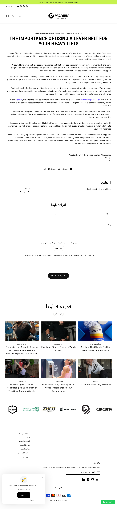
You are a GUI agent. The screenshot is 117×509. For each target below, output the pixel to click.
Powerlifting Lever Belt (90, 100)
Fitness (57, 33)
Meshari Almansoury (102, 155)
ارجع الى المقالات (57, 275)
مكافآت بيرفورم (24, 433)
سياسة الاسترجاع (24, 453)
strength (77, 33)
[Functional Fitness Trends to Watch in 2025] (58, 331)
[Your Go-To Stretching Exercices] (95, 368)
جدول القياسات (25, 457)
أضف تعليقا (58, 248)
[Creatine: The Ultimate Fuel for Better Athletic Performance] (95, 331)
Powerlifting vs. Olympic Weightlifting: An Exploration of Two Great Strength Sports (22, 387)
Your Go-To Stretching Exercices (95, 384)
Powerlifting (70, 33)
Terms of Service (83, 255)
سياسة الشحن (25, 449)
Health (63, 33)
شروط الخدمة (25, 445)
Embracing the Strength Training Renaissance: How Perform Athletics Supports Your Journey (22, 350)
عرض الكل (58, 314)
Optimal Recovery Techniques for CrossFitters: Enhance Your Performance (58, 387)
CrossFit (51, 33)
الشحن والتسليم (24, 441)
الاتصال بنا (26, 437)
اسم (56, 213)
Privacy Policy (68, 255)
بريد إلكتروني (106, 213)
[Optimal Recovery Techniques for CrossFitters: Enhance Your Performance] (58, 368)
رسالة (109, 224)
